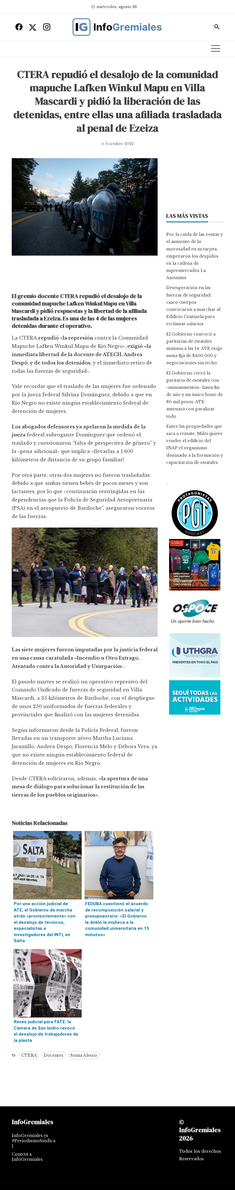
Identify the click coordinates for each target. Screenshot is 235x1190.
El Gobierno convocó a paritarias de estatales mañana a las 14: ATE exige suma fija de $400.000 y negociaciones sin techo (194, 349)
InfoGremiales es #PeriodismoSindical (33, 1140)
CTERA (29, 1055)
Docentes (53, 1055)
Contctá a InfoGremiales (27, 1157)
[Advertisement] (85, 275)
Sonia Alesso (83, 1055)
